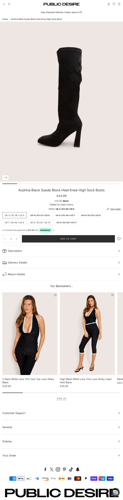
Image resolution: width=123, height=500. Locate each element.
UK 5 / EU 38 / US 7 (65, 215)
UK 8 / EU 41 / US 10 (40, 222)
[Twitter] (51, 469)
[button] (3, 4)
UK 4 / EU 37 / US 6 (40, 215)
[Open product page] (29, 333)
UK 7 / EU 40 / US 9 (14, 222)
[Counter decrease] (5, 239)
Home (5, 19)
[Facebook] (45, 469)
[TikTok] (71, 469)
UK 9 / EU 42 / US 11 (66, 222)
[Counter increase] (16, 239)
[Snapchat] (78, 469)
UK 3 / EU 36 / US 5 (14, 215)
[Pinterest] (64, 469)
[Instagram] (58, 469)
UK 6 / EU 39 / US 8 (90, 215)
